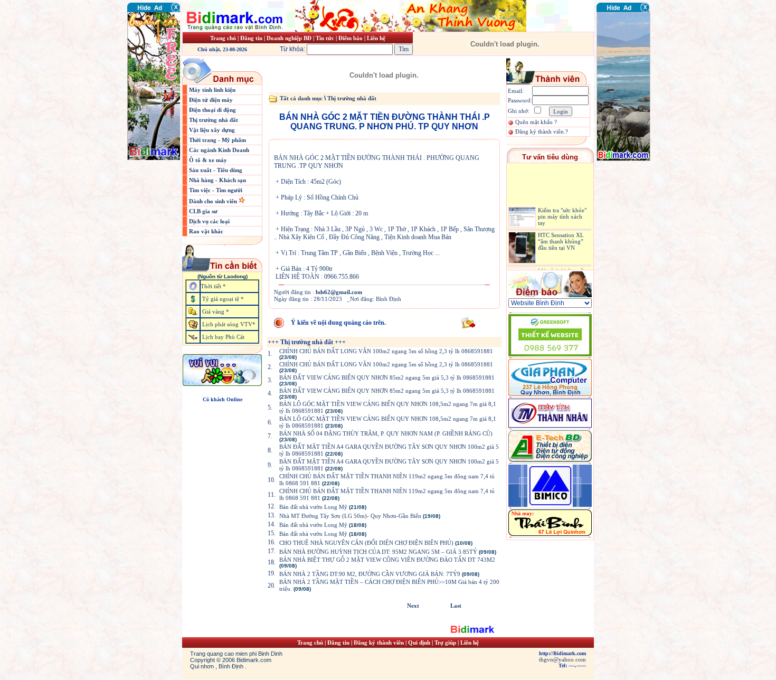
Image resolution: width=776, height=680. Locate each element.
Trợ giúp (446, 642)
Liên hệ (376, 38)
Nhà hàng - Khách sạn (217, 180)
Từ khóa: (293, 49)
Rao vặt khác (206, 231)
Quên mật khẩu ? (536, 122)
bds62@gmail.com (339, 292)
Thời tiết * (213, 286)
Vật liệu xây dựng (212, 130)
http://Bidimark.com (562, 653)
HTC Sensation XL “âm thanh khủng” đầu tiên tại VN (561, 234)
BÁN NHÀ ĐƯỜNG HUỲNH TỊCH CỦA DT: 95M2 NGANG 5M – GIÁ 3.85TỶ (378, 552)
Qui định (419, 642)
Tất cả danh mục (301, 98)
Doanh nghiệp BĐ (290, 38)
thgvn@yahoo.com (562, 659)
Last (455, 605)
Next (413, 605)
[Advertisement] (628, 224)
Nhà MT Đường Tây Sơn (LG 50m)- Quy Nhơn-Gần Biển (350, 516)
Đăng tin (251, 38)
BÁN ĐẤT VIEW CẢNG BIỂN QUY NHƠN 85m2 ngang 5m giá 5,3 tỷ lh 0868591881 (387, 377)
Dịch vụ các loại (209, 221)
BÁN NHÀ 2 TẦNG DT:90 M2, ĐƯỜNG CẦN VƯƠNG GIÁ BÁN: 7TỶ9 (369, 574)
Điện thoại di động (212, 110)
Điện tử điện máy (211, 100)
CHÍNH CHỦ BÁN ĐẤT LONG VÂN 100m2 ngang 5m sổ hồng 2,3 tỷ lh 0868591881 (386, 351)
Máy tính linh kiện (212, 90)
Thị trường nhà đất (213, 120)
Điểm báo (350, 38)
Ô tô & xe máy (208, 160)
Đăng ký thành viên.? (541, 131)
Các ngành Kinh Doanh (219, 150)
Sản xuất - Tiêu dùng (215, 170)
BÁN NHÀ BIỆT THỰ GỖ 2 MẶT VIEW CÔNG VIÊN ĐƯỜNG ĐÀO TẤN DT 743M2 (387, 559)
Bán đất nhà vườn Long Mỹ (313, 507)
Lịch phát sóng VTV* (228, 324)
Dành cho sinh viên (214, 201)
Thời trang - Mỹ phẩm (217, 140)
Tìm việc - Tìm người (215, 190)
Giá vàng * (215, 311)
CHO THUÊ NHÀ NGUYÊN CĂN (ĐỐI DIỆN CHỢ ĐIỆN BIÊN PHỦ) (366, 543)
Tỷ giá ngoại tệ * (223, 299)
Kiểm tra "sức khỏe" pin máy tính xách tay (562, 210)
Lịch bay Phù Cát (223, 337)
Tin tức (326, 38)
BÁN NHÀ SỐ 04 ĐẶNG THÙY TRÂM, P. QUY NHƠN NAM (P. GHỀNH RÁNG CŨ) (386, 433)
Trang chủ (223, 38)
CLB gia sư (203, 211)
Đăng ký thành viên (379, 642)
